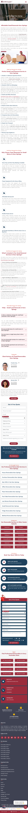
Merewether (21, 539)
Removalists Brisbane (5, 752)
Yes (15, 638)
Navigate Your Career (5, 794)
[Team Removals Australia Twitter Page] (12, 737)
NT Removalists (21, 660)
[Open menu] (25, 2)
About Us (3, 784)
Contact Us (3, 792)
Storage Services (4, 773)
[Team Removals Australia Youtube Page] (25, 737)
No (18, 638)
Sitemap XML (3, 796)
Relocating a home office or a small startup (10, 96)
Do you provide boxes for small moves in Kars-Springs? (12, 329)
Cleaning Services (4, 767)
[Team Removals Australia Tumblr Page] (22, 737)
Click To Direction (10, 699)
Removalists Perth (4, 746)
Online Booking (4, 775)
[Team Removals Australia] (7, 2)
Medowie (7, 543)
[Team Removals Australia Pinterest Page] (18, 737)
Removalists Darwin (5, 754)
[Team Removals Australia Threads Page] (9, 737)
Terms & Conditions (5, 798)
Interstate (16, 640)
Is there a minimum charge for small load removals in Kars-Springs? (12, 315)
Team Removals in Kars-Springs (7, 260)
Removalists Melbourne (6, 744)
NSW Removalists (7, 669)
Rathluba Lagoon (21, 546)
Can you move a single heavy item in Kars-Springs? (12, 335)
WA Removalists (21, 673)
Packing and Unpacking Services (7, 771)
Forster (21, 527)
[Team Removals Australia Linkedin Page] (15, 737)
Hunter (9, 17)
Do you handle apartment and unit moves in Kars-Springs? (13, 345)
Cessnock (7, 527)
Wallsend (7, 535)
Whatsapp (24, 811)
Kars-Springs (14, 17)
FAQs (2, 788)
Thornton (21, 543)
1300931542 (15, 456)
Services (2, 786)
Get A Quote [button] (4, 811)
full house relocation (12, 38)
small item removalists (11, 286)
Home (3, 17)
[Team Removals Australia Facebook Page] (2, 737)
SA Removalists (7, 664)
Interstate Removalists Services (7, 769)
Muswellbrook (7, 539)
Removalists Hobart (5, 748)
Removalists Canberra (5, 758)
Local (21, 640)
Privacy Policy (3, 800)
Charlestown (7, 531)
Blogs (2, 790)
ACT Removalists (7, 660)
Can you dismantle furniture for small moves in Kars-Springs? (13, 340)
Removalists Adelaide (5, 750)
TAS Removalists (7, 673)
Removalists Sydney (5, 756)
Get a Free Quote (14, 599)
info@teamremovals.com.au (12, 681)
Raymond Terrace (21, 531)
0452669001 (9, 692)
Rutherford (21, 535)
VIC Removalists (21, 664)
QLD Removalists (21, 669)
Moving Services (4, 765)
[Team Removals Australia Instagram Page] (5, 737)
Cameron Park (7, 546)
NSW (6, 17)
